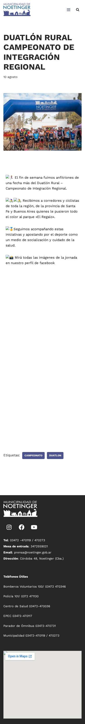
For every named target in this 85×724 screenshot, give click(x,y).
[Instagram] (9, 527)
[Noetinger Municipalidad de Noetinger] (17, 9)
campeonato (33, 455)
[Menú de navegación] (68, 9)
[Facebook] (21, 527)
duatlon (55, 455)
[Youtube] (34, 527)
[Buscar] (77, 9)
